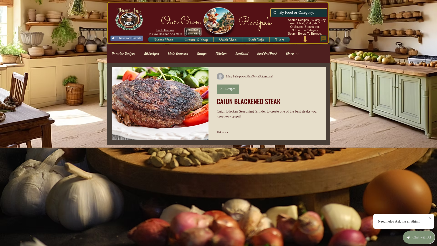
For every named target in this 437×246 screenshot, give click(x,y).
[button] (256, 39)
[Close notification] (430, 218)
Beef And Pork (267, 53)
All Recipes (151, 53)
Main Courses (178, 53)
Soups (201, 53)
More (290, 53)
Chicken (221, 53)
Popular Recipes (123, 53)
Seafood (242, 53)
